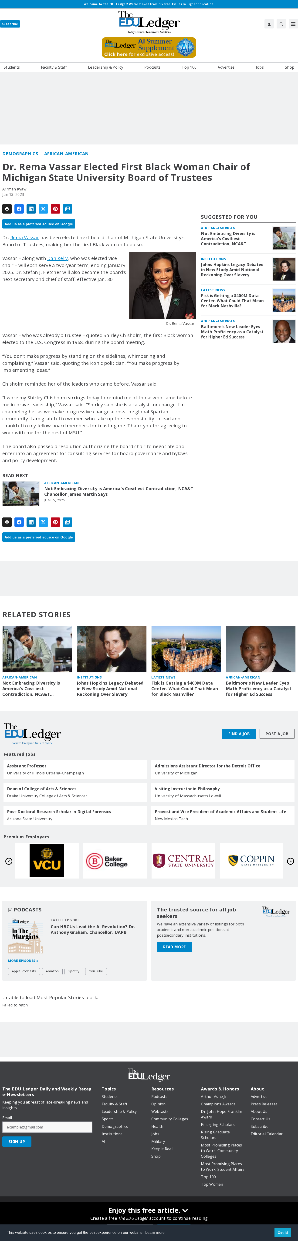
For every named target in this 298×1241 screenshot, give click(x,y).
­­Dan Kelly (57, 258)
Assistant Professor (26, 766)
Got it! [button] (283, 1232)
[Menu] (293, 23)
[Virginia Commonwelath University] (183, 861)
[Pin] (55, 209)
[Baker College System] (251, 861)
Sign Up (17, 1141)
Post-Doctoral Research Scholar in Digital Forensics (59, 811)
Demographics (20, 153)
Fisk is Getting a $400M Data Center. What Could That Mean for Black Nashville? (232, 301)
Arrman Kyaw (14, 189)
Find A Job (239, 733)
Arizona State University (29, 818)
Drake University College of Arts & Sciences (47, 795)
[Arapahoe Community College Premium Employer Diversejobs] (47, 861)
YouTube (96, 971)
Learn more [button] (155, 1232)
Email (7, 1118)
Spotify (73, 971)
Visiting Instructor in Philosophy (187, 788)
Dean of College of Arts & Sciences (42, 788)
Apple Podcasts (24, 971)
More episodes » (23, 960)
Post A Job (277, 733)
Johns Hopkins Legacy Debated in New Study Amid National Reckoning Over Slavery (232, 270)
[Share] (19, 209)
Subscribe (10, 24)
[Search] (281, 23)
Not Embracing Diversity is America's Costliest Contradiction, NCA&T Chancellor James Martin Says (118, 491)
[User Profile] (269, 23)
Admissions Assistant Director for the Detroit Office (207, 766)
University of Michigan (176, 773)
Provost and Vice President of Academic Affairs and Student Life (220, 811)
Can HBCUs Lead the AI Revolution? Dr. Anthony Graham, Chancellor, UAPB (93, 929)
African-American (66, 153)
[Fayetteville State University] (115, 861)
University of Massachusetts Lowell (188, 795)
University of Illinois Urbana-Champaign (45, 773)
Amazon (52, 971)
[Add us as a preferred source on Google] (67, 209)
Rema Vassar (24, 237)
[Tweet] (43, 209)
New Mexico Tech (171, 818)
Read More (174, 946)
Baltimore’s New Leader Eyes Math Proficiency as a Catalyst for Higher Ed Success (232, 332)
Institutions (213, 259)
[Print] (7, 209)
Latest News (213, 290)
